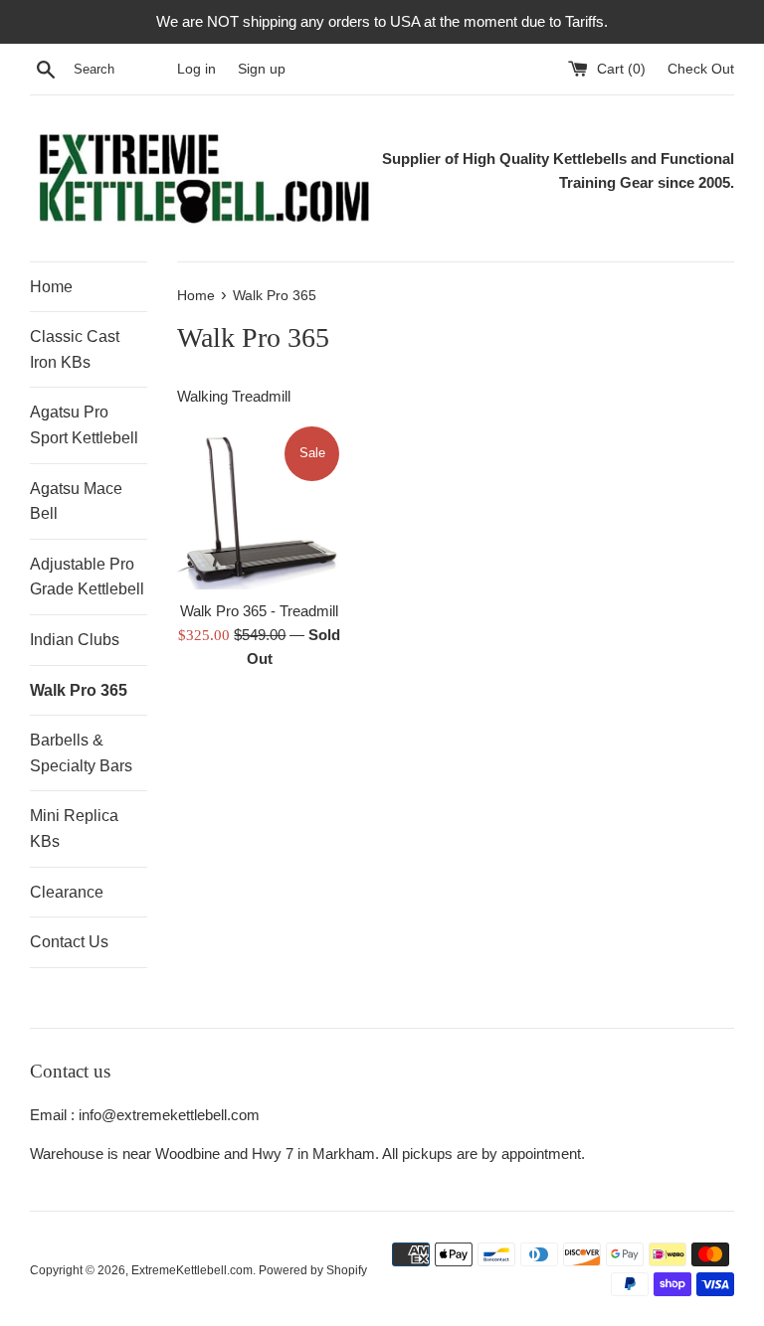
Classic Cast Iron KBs (74, 349)
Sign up (262, 69)
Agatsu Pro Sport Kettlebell (84, 425)
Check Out (701, 69)
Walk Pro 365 (78, 690)
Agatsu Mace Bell (76, 501)
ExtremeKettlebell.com (192, 1270)
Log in (196, 69)
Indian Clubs (74, 639)
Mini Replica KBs (74, 828)
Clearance (66, 892)
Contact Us (69, 941)
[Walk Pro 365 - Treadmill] (260, 506)
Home (51, 286)
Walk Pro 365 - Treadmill (259, 610)
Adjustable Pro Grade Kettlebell (87, 577)
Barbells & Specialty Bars (81, 753)
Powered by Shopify (313, 1270)
